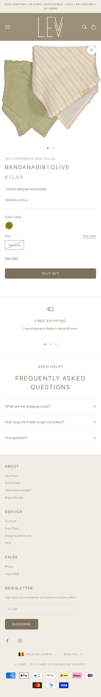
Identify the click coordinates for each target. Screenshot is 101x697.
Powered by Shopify (68, 664)
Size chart (89, 236)
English (70, 654)
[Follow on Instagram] (20, 640)
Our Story (11, 476)
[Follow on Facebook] (7, 640)
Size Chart (12, 528)
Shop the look (14, 497)
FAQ (8, 543)
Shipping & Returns (18, 535)
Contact (10, 521)
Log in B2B (12, 574)
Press (9, 566)
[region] (50, 321)
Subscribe (21, 624)
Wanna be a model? (18, 490)
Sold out (50, 273)
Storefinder (13, 483)
